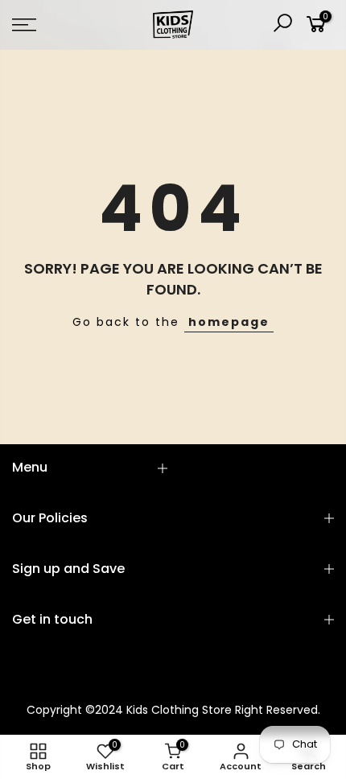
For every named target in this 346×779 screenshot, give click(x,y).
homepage (229, 322)
